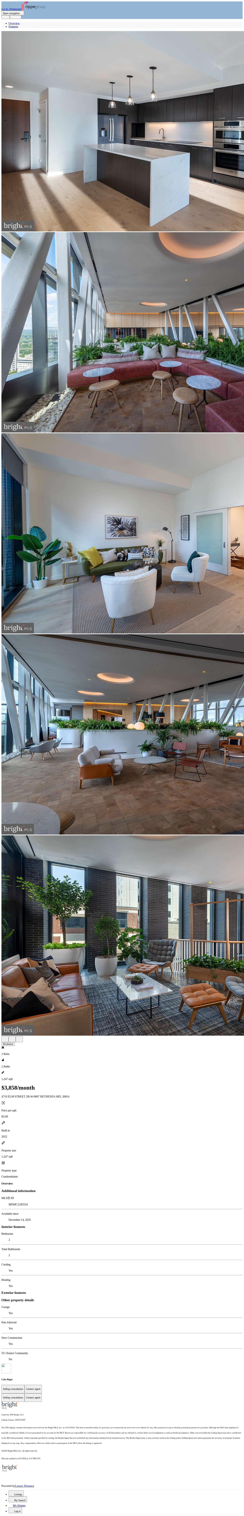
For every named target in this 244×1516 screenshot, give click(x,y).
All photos (8, 1044)
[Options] (5, 1039)
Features (13, 26)
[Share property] (19, 1039)
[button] (122, 131)
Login (5, 17)
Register (15, 17)
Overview (14, 23)
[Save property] (12, 1039)
